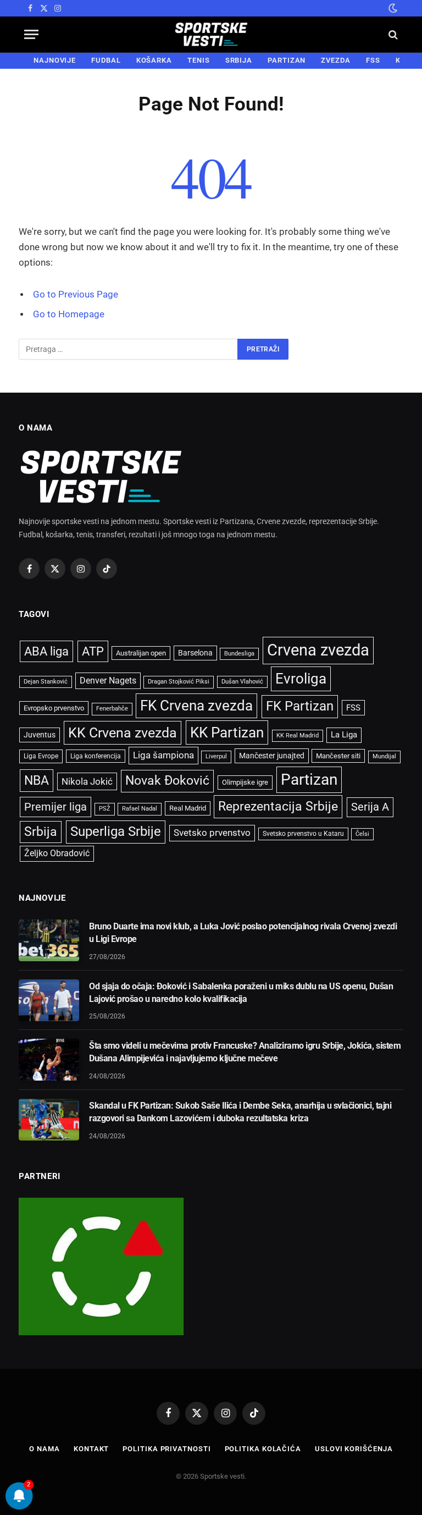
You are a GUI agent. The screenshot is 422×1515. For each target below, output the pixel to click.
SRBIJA (238, 60)
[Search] (392, 34)
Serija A (370, 807)
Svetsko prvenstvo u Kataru (303, 834)
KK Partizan (227, 732)
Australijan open (141, 653)
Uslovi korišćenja (353, 1449)
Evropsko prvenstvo (54, 708)
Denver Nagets (108, 680)
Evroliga (300, 678)
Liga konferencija (95, 756)
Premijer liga (55, 806)
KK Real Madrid (297, 735)
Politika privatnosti (166, 1449)
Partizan (309, 779)
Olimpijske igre (245, 782)
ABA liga (46, 651)
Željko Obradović (57, 853)
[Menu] (31, 34)
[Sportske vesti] (211, 34)
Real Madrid (187, 808)
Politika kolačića (263, 1449)
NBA (36, 780)
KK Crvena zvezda (122, 733)
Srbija (40, 831)
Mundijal (384, 756)
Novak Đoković (167, 780)
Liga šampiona (163, 755)
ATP (93, 651)
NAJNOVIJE (55, 60)
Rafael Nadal (139, 808)
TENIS (198, 60)
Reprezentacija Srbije (278, 806)
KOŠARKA (154, 60)
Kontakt (91, 1449)
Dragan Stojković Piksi (178, 681)
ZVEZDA (335, 60)
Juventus (39, 734)
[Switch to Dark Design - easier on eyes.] (392, 8)
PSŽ (104, 808)
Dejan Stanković (46, 681)
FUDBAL (105, 60)
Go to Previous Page (75, 294)
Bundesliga (239, 653)
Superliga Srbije (115, 831)
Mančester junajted (271, 755)
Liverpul (216, 756)
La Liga (344, 735)
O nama (44, 1449)
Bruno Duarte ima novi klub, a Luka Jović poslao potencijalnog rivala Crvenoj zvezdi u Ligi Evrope (243, 932)
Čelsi (362, 834)
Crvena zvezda (318, 650)
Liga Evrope (41, 756)
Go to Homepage (68, 314)
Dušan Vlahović (242, 681)
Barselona (195, 652)
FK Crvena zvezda (196, 705)
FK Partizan (300, 706)
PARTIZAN (287, 60)
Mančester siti (338, 756)
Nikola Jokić (87, 781)
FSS (373, 60)
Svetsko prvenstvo (212, 833)
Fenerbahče (112, 708)
